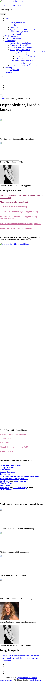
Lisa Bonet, (5, 481)
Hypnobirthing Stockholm (10, 5)
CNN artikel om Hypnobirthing (13, 207)
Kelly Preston (22, 479)
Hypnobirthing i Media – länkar (22, 29)
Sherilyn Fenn (6, 483)
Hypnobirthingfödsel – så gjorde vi (24, 65)
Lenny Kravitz (20, 481)
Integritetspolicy (16, 34)
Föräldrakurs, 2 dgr (22, 54)
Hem (7, 18)
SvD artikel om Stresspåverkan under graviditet (20, 224)
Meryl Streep (5, 485)
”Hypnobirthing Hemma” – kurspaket (30, 52)
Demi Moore (5, 470)
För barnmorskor (11, 36)
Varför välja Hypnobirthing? (21, 43)
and (14, 479)
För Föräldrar (10, 41)
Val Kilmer (4, 488)
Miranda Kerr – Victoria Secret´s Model (15, 447)
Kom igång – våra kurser (20, 50)
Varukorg (8, 72)
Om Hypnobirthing (17, 23)
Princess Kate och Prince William (13, 434)
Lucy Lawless (6, 490)
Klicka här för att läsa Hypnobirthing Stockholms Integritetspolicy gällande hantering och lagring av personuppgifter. (19, 658)
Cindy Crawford (7, 467)
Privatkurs (19, 58)
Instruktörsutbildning (13, 38)
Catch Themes (35, 680)
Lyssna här (14, 27)
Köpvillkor (14, 70)
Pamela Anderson (7, 472)
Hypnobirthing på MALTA (25, 56)
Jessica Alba (5, 443)
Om (6, 20)
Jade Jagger (5, 474)
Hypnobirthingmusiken (19, 32)
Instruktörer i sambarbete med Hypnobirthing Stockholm (21, 62)
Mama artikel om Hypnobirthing (14, 202)
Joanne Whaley (20, 488)
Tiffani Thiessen (6, 451)
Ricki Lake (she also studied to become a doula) (20, 476)
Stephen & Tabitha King (10, 465)
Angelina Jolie (5, 438)
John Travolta (6, 479)
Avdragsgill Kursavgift (19, 45)
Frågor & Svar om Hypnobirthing (23, 47)
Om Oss (13, 25)
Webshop (8, 67)
